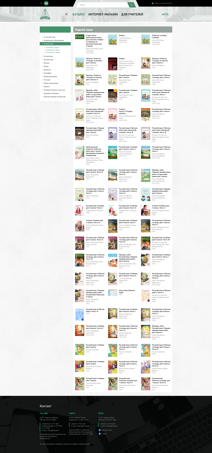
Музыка (46, 86)
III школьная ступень (52, 52)
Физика (46, 63)
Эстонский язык (49, 37)
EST (41, 3)
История (47, 80)
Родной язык (48, 44)
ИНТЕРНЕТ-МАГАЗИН (103, 14)
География (47, 73)
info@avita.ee (53, 430)
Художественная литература (55, 96)
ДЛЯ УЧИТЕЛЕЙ (132, 14)
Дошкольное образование (54, 40)
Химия (46, 66)
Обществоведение (51, 83)
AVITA (165, 14)
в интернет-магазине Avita (80, 444)
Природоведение (50, 76)
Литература (48, 56)
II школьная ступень (52, 50)
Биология (47, 70)
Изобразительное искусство (54, 90)
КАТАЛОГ (78, 14)
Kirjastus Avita (106, 430)
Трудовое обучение (51, 93)
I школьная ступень (52, 47)
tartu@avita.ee (83, 426)
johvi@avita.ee (112, 426)
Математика (48, 59)
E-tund (104, 434)
